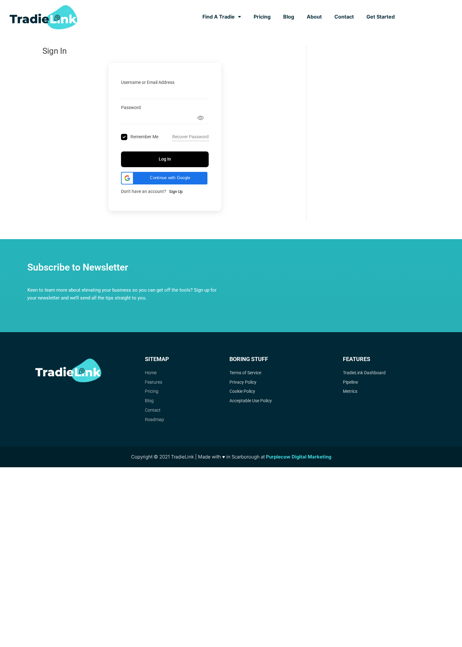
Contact (344, 17)
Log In (165, 159)
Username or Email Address (147, 82)
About (314, 17)
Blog (288, 17)
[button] (164, 178)
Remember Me (144, 136)
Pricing (262, 17)
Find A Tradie (218, 17)
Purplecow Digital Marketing (298, 457)
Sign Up (176, 191)
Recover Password (190, 136)
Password (131, 107)
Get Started (380, 17)
